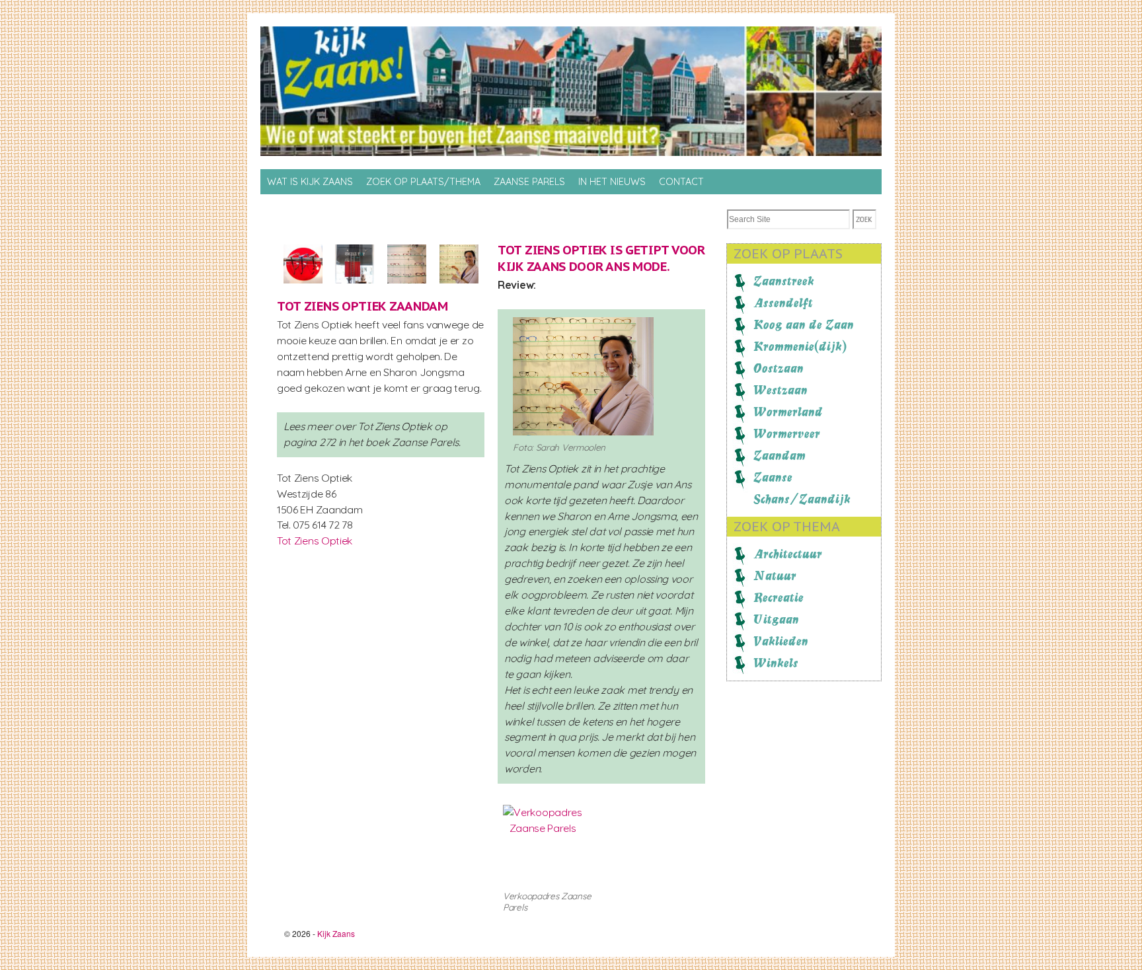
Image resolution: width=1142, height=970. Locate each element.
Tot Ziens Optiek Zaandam (362, 306)
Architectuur (787, 553)
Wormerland (788, 411)
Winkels (775, 662)
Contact (681, 182)
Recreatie (778, 597)
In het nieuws (612, 182)
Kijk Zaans (336, 933)
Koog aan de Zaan (803, 324)
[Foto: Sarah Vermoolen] (303, 290)
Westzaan (780, 390)
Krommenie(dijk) (800, 346)
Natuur (774, 575)
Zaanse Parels (529, 182)
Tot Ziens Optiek (314, 540)
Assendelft (783, 302)
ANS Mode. (637, 266)
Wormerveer (786, 433)
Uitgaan (776, 619)
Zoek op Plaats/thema (423, 182)
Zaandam (779, 455)
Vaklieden (780, 641)
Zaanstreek (783, 281)
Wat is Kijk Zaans (310, 182)
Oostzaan (778, 368)
